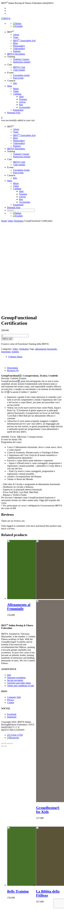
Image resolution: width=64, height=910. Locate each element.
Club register (19, 70)
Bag (21, 104)
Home (4, 221)
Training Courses (21, 59)
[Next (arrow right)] (5, 746)
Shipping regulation (16, 677)
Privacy (10, 700)
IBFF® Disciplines (16, 54)
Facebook (11, 714)
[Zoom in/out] (11, 743)
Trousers (23, 99)
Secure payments (15, 680)
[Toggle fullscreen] (8, 743)
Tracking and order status (19, 683)
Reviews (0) (13, 370)
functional (6, 351)
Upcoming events (21, 75)
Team (15, 37)
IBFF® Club (19, 67)
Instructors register (21, 62)
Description (12, 368)
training (15, 351)
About (16, 34)
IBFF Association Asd (24, 40)
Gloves (22, 102)
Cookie (10, 702)
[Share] (5, 743)
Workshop (19, 221)
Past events (18, 78)
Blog (15, 43)
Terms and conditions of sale (20, 685)
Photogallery (19, 46)
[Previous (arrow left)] (2, 746)
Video (16, 91)
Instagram (11, 717)
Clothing (17, 94)
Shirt (21, 96)
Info (15, 83)
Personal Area (13, 112)
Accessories (24, 107)
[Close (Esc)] (2, 743)
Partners (17, 51)
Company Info (14, 697)
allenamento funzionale (46, 349)
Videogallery (19, 48)
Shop (9, 86)
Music (16, 88)
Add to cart (7, 339)
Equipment (18, 110)
